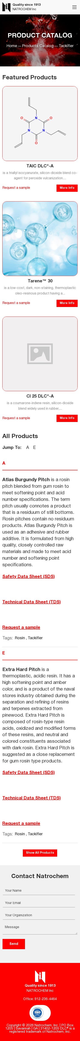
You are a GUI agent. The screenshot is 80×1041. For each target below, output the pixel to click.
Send (13, 944)
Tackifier (35, 638)
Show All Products (40, 853)
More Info (67, 188)
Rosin (20, 638)
